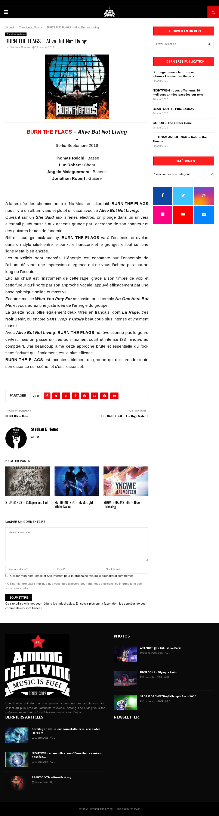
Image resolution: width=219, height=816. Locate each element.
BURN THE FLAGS (49, 132)
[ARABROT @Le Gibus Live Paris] (125, 654)
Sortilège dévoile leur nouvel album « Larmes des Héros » (66, 731)
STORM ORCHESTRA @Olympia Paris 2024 (168, 696)
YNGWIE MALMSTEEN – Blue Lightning (122, 504)
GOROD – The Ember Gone (172, 123)
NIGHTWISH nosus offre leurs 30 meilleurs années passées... (66, 755)
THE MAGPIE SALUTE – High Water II (124, 416)
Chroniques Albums (15, 34)
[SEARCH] (209, 44)
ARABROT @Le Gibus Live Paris (160, 648)
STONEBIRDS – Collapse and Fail (26, 502)
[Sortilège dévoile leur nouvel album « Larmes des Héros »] (16, 735)
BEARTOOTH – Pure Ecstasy (173, 109)
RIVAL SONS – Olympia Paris (158, 672)
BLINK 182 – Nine (16, 416)
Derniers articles (24, 717)
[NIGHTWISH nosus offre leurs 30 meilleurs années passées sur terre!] (16, 759)
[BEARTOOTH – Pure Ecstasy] (16, 783)
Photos (122, 636)
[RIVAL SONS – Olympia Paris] (125, 678)
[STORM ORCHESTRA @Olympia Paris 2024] (125, 702)
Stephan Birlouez (20, 47)
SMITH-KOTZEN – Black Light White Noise (74, 504)
